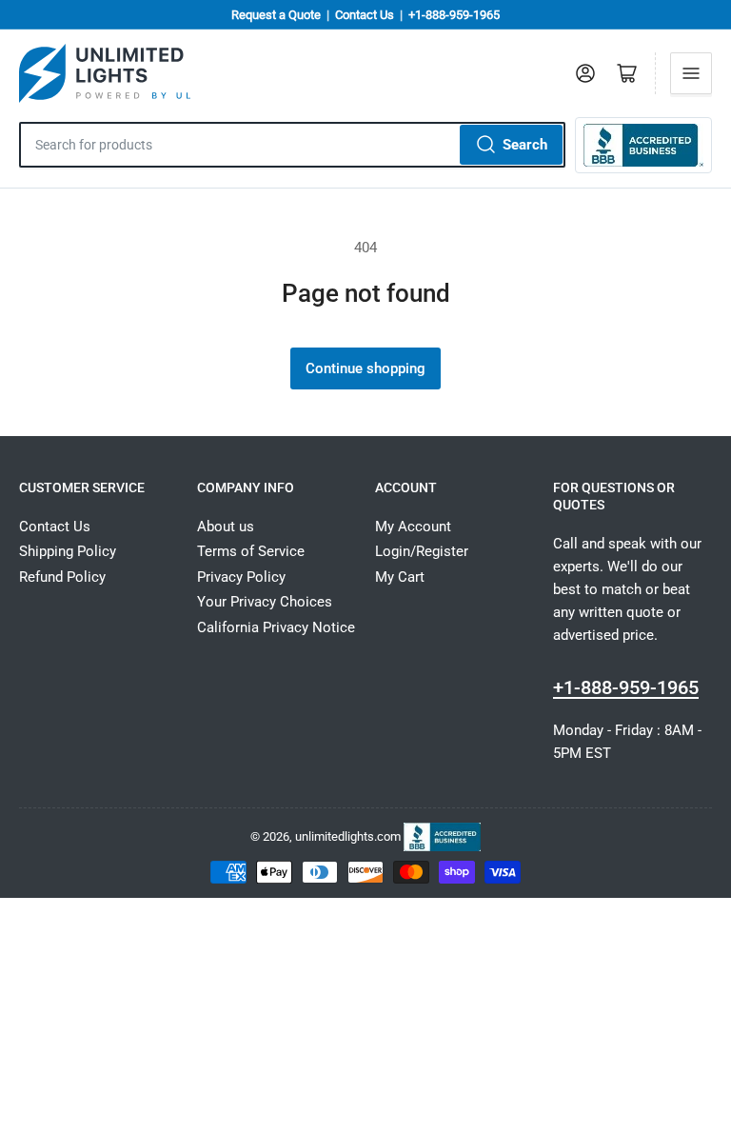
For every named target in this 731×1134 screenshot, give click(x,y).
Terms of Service (251, 551)
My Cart (400, 577)
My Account (413, 526)
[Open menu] (691, 73)
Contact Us (364, 15)
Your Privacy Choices (264, 601)
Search (525, 144)
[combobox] (292, 145)
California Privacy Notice (276, 627)
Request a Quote (276, 15)
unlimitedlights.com (348, 836)
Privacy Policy (241, 577)
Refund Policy (62, 577)
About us (225, 526)
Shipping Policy (67, 551)
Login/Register (421, 551)
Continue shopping (365, 368)
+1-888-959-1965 (454, 15)
